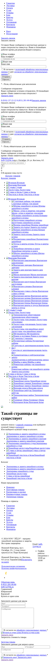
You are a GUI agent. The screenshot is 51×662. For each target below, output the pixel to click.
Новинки (10, 487)
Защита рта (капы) (38, 227)
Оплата (9, 8)
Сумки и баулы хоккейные (18, 476)
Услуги (9, 20)
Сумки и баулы (29, 192)
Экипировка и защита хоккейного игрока (24, 436)
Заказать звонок (8, 38)
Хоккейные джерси (40, 386)
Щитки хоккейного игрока (28, 254)
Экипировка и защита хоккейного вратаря (25, 441)
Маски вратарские (38, 274)
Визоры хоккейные (39, 225)
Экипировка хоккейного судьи (20, 471)
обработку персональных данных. (31, 630)
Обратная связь (8, 582)
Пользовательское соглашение (13, 566)
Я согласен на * (26, 630)
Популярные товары (15, 489)
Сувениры (28, 338)
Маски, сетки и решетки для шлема (27, 213)
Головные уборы (36, 400)
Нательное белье (36, 402)
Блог (8, 15)
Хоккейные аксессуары (39, 448)
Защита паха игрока (20, 371)
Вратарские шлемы (39, 298)
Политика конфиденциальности (14, 568)
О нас (8, 10)
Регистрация (12, 34)
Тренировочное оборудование (25, 317)
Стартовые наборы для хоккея (25, 204)
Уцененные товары (14, 497)
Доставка (10, 5)
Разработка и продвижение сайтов (28, 573)
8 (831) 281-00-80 (24, 100)
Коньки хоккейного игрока (28, 231)
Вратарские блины (39, 303)
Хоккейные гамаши (40, 383)
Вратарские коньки (39, 300)
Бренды (9, 17)
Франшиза (11, 27)
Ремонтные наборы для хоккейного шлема (30, 369)
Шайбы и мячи (34, 362)
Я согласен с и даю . (24, 71)
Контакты (10, 24)
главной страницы (24, 425)
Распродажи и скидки (16, 492)
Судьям (18, 187)
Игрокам (21, 183)
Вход (8, 31)
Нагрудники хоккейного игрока (26, 222)
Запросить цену (24, 657)
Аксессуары (25, 190)
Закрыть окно (7, 96)
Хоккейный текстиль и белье (19, 478)
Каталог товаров (12, 176)
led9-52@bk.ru (38, 545)
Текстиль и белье (31, 194)
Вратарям (21, 185)
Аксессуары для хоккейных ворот (27, 331)
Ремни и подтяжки (39, 336)
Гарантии (10, 3)
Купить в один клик (30, 632)
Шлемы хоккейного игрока (28, 207)
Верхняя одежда (36, 388)
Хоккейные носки (38, 381)
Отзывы (9, 13)
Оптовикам (11, 22)
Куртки (24, 378)
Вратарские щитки (39, 296)
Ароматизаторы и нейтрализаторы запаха (30, 360)
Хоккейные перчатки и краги (25, 251)
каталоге (20, 427)
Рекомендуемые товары (16, 494)
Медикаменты (33, 334)
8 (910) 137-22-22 (8, 100)
